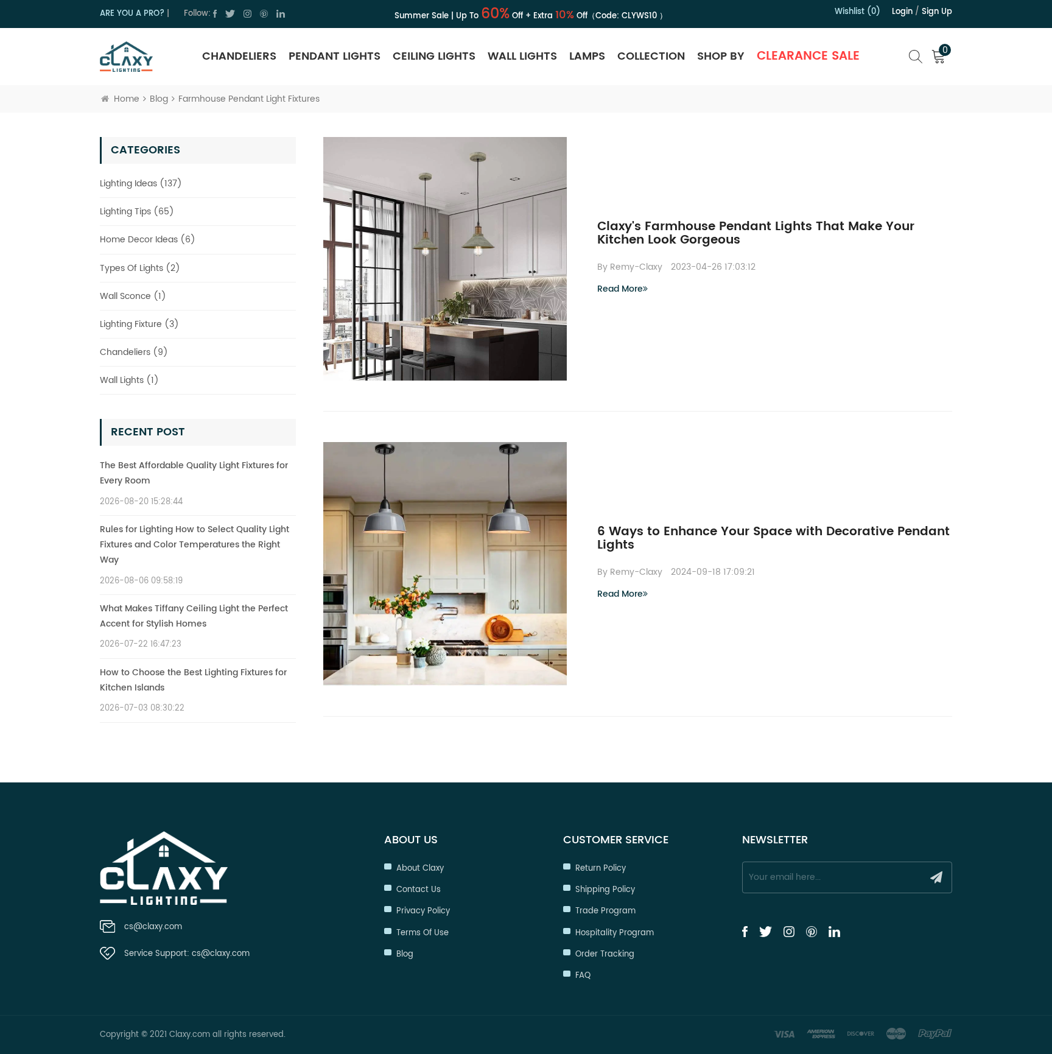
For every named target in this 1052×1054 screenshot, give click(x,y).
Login (902, 11)
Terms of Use (422, 933)
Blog (159, 99)
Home (126, 99)
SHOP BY (721, 56)
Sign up (937, 11)
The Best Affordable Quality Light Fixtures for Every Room (194, 473)
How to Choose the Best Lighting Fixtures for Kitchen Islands (193, 680)
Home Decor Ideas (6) (147, 240)
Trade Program (605, 911)
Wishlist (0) (857, 11)
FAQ (583, 975)
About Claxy (420, 868)
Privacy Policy (423, 911)
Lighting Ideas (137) (141, 184)
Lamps (587, 56)
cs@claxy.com (153, 927)
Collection (651, 56)
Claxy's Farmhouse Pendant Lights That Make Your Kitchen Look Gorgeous (755, 234)
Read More (620, 289)
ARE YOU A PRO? (132, 13)
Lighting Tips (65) (137, 212)
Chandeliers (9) (134, 352)
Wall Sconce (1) (133, 296)
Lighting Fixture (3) (139, 324)
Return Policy (600, 868)
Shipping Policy (605, 890)
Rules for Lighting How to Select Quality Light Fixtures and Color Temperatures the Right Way (194, 544)
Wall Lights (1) (129, 380)
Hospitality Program (614, 933)
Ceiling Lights (434, 56)
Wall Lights (522, 56)
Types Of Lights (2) (140, 268)
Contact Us (418, 890)
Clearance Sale (808, 56)
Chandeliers (239, 56)
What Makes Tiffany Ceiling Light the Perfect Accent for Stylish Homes (194, 616)
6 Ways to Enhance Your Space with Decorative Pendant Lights (773, 539)
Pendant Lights (334, 56)
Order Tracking (604, 954)
